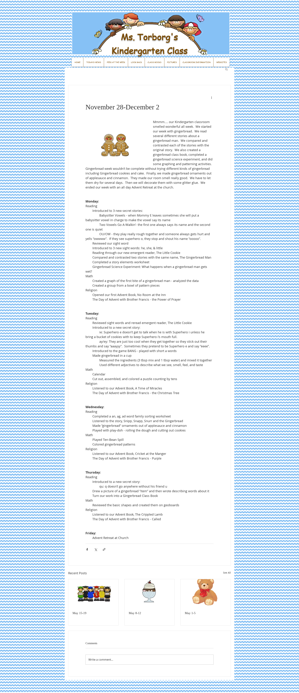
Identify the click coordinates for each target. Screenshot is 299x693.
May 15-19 (79, 613)
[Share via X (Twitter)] (95, 549)
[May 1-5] (206, 593)
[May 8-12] (150, 593)
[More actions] (211, 98)
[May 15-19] (93, 593)
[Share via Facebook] (87, 549)
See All (227, 572)
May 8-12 (135, 613)
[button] (226, 69)
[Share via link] (104, 549)
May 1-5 (190, 613)
